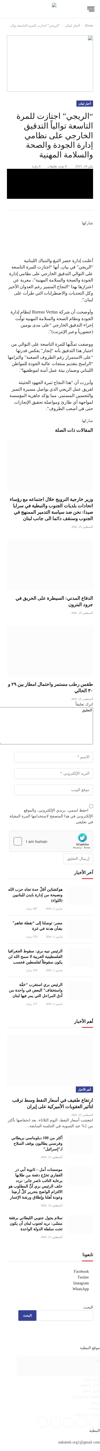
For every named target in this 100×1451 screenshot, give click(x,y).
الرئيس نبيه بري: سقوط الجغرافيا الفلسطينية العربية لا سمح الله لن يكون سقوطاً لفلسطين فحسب (35, 956)
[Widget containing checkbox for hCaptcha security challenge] (51, 841)
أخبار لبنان (72, 25)
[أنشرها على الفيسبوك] (50, 174)
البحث (88, 1307)
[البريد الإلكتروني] (91, 254)
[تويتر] (91, 235)
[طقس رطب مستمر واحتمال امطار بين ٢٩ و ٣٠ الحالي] (50, 651)
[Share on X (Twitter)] (50, 184)
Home (89, 25)
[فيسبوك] (91, 229)
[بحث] (8, 9)
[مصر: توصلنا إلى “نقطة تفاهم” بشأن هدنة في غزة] (80, 929)
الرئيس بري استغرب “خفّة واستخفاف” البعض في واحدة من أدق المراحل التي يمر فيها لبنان (35, 990)
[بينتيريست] (50, 194)
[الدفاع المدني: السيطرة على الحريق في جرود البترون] (50, 565)
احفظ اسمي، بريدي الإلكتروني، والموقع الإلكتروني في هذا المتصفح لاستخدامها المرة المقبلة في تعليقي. (51, 816)
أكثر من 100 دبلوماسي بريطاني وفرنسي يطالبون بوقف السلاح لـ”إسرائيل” (36, 1143)
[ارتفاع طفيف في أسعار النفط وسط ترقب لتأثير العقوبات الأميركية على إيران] (50, 1060)
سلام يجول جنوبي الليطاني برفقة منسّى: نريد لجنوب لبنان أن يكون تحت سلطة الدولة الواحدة (35, 1223)
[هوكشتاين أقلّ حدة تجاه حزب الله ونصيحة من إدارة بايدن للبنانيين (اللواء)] (80, 895)
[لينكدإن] (91, 241)
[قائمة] (90, 9)
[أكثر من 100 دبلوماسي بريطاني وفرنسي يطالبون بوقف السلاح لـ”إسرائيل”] (80, 1144)
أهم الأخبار (84, 1089)
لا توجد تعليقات (57, 166)
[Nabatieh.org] (50, 9)
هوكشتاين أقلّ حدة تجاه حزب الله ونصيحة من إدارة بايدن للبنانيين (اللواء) (35, 895)
